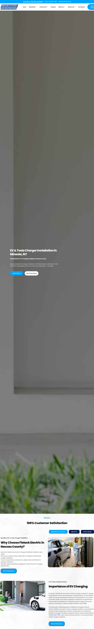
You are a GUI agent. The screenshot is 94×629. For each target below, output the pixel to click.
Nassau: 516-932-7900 (51, 1)
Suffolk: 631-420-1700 (65, 1)
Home (24, 7)
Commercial (42, 7)
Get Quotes (81, 7)
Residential (32, 7)
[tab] (58, 532)
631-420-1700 (55, 615)
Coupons (53, 7)
